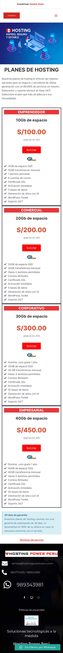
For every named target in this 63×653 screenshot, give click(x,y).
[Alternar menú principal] (56, 15)
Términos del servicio (31, 539)
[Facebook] (24, 597)
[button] (12, 15)
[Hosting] (38, 597)
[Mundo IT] (31, 597)
